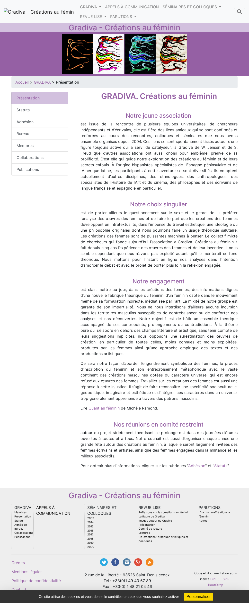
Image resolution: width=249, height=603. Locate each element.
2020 (90, 547)
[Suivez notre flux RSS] (149, 561)
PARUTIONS (121, 16)
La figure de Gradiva (152, 516)
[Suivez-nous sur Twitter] (104, 561)
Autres (203, 520)
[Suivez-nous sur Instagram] (127, 561)
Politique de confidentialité (36, 580)
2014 (90, 522)
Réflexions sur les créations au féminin (164, 512)
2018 (90, 538)
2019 (90, 542)
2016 (90, 530)
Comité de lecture (150, 528)
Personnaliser (199, 596)
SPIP (226, 579)
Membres (25, 145)
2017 (90, 534)
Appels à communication (132, 6)
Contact (18, 589)
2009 (90, 518)
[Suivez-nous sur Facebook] (115, 561)
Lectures (144, 532)
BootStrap (215, 585)
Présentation (28, 98)
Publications (28, 169)
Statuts (23, 109)
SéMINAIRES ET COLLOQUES (190, 6)
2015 (90, 526)
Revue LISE (91, 16)
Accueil (22, 82)
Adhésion (25, 121)
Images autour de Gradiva (155, 520)
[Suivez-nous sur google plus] (138, 561)
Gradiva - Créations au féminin (124, 27)
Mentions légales (26, 571)
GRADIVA (89, 6)
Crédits (18, 562)
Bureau (23, 133)
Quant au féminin (104, 408)
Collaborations (30, 157)
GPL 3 (214, 579)
